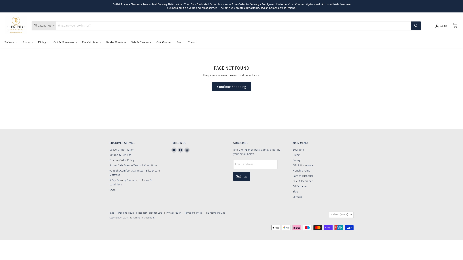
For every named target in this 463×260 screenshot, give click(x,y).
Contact (192, 42)
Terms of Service (193, 212)
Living (27, 42)
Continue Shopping (231, 87)
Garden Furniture (116, 42)
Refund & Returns (120, 155)
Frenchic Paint (90, 42)
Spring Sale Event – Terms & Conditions (133, 165)
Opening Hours (126, 212)
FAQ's (112, 189)
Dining (42, 42)
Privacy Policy (173, 212)
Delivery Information (121, 149)
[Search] (416, 25)
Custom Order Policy (121, 160)
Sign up (241, 176)
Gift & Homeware (64, 42)
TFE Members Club (215, 212)
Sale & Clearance (141, 42)
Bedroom (10, 42)
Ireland (339, 214)
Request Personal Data (150, 212)
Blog (179, 42)
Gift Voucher (163, 42)
